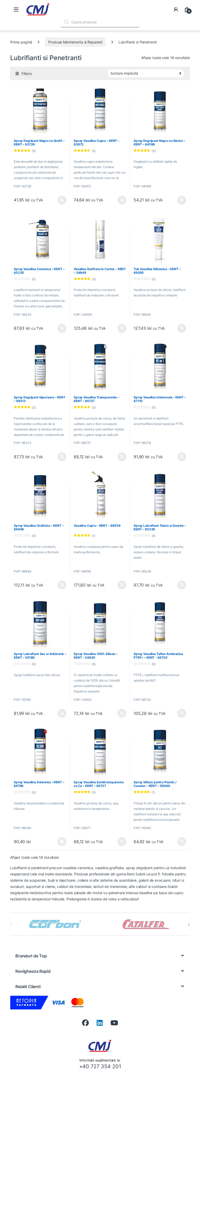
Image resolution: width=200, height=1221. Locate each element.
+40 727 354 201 (100, 1066)
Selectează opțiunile (57, 841)
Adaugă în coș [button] (59, 200)
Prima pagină (21, 42)
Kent (130, 874)
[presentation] (189, 924)
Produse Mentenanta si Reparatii (75, 42)
